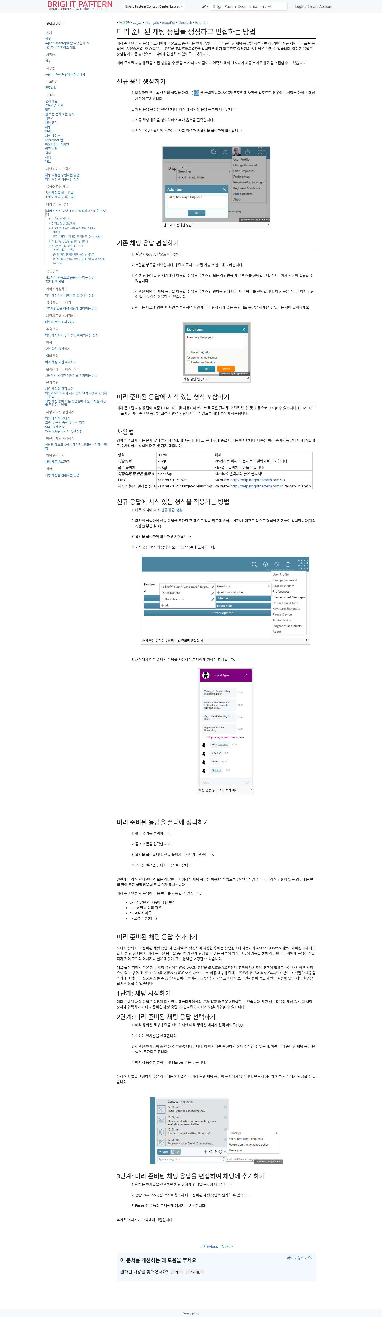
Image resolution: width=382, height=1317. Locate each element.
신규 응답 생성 (172, 510)
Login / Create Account (313, 6)
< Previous (209, 1246)
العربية (137, 22)
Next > (227, 1246)
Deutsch (185, 22)
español (168, 22)
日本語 (124, 22)
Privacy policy (191, 1313)
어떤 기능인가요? (300, 1257)
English (201, 22)
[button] (177, 1271)
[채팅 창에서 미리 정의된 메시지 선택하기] (216, 1129)
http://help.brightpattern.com (254, 480)
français (152, 22)
